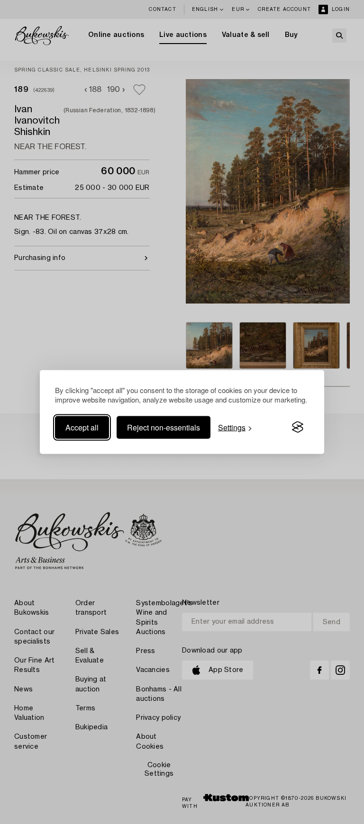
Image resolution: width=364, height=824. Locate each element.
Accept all (82, 426)
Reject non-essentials (163, 426)
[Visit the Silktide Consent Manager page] (297, 427)
